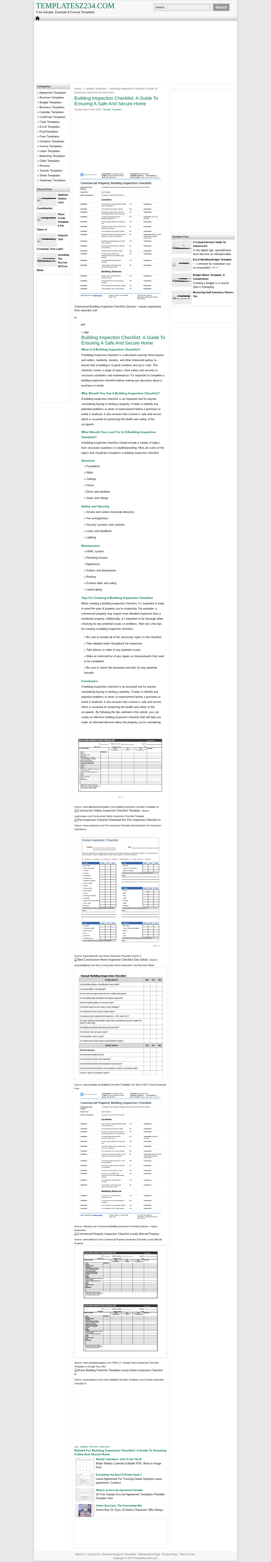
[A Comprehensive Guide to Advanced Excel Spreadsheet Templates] (181, 248)
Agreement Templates (52, 92)
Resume (45, 165)
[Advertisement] (135, 51)
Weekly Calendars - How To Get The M (118, 1459)
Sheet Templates (50, 175)
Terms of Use (187, 1554)
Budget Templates (51, 102)
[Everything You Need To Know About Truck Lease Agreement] (85, 1485)
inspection (104, 1446)
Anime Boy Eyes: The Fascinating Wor (119, 1505)
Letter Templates (50, 151)
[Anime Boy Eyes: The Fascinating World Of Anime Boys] (85, 1516)
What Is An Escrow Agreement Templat (119, 1490)
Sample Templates (96, 88)
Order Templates (50, 160)
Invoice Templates (51, 146)
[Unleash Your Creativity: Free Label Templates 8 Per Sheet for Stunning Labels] (46, 238)
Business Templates (52, 107)
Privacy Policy (170, 1554)
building (84, 1446)
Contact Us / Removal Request (105, 1554)
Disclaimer (130, 1554)
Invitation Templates (52, 141)
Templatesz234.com (75, 5)
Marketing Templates (52, 156)
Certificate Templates (53, 117)
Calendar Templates (52, 112)
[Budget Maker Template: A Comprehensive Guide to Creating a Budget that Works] (181, 281)
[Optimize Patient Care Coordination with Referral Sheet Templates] (46, 197)
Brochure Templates (52, 97)
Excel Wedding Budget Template (212, 259)
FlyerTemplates (49, 131)
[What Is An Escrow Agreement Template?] (85, 1500)
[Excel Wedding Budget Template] (181, 262)
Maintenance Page (149, 1554)
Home (77, 88)
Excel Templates (50, 126)
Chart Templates (50, 121)
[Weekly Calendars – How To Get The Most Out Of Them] (85, 1469)
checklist (93, 1446)
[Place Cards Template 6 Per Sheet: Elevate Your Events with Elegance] (46, 217)
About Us (80, 1554)
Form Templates (49, 136)
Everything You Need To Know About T (119, 1474)
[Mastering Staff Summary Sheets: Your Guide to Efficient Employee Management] (181, 298)
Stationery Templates (53, 180)
